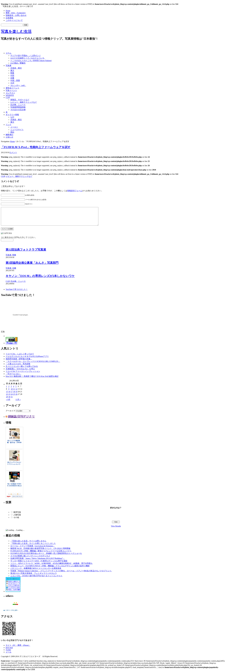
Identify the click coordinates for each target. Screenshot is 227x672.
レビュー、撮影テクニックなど (23, 102)
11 (14, 389)
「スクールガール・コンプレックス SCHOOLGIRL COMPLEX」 (33, 362)
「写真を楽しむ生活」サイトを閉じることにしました (33, 544)
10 (12, 389)
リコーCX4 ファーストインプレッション (23, 372)
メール (8, 652)
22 (7, 395)
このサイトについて (14, 20)
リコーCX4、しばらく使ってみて (20, 354)
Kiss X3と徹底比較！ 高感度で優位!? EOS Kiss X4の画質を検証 (32, 377)
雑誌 (12, 132)
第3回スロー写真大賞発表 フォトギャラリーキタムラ (33, 574)
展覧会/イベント (12, 88)
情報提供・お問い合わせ (16, 15)
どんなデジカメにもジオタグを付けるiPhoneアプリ (27, 357)
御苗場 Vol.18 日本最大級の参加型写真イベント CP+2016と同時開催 (40, 549)
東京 (12, 71)
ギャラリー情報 (12, 115)
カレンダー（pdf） (18, 85)
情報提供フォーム (74, 191)
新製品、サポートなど (19, 100)
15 (7, 392)
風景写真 (17, 513)
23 (9, 395)
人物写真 (17, 515)
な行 (12, 117)
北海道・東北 (16, 68)
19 (16, 392)
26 (16, 395)
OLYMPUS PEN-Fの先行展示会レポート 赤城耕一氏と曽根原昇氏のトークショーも (46, 554)
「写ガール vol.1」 (13, 374)
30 (9, 397)
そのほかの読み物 (18, 110)
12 (16, 389)
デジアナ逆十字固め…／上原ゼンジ (25, 56)
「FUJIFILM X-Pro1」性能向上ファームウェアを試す (36, 147)
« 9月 (8, 400)
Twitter (8, 650)
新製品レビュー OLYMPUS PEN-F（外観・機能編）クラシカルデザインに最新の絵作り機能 (49, 566)
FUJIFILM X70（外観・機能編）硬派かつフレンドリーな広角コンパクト (41, 551)
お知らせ (9, 137)
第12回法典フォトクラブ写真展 (26, 258)
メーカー (14, 127)
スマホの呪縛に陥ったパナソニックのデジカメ (30, 556)
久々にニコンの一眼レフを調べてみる (22, 367)
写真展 (8, 66)
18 (14, 392)
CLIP (8, 97)
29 (7, 397)
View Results (116, 527)
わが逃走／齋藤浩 (18, 63)
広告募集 (9, 18)
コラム (8, 53)
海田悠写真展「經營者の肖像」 (19, 359)
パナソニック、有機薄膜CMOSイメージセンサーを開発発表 (35, 569)
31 (12, 397)
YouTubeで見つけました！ (17, 290)
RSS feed (9, 648)
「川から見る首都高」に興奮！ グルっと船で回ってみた (42, 245)
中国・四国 (15, 80)
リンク (8, 125)
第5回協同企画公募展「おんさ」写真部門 (32, 271)
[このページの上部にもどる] (10, 612)
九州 (12, 83)
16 (9, 392)
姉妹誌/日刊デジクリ (21, 416)
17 (12, 392)
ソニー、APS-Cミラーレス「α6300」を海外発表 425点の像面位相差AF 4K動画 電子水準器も (51, 564)
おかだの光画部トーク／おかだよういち (27, 58)
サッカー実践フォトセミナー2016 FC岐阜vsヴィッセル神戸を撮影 (38, 561)
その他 (16, 518)
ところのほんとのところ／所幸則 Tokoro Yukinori (31, 61)
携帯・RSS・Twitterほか (16, 13)
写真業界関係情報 (18, 107)
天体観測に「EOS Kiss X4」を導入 (20, 369)
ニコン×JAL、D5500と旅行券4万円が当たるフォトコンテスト (36, 576)
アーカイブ (10, 411)
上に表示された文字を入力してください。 (19, 237)
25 (14, 395)
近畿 (12, 78)
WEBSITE (10, 95)
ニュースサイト (17, 130)
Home (8, 11)
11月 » (18, 400)
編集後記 (9, 135)
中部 (12, 75)
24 (12, 395)
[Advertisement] (28, 46)
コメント (13, 152)
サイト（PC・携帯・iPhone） (18, 646)
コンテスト (10, 93)
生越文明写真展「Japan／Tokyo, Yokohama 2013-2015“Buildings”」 (37, 559)
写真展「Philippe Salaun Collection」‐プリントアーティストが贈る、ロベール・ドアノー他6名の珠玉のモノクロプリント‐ (61, 571)
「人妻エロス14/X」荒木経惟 (18, 364)
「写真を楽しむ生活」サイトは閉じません (28, 541)
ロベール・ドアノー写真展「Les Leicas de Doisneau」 (32, 546)
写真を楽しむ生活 (16, 31)
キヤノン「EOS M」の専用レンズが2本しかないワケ (40, 285)
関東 (12, 73)
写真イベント (11, 90)
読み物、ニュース (18, 105)
